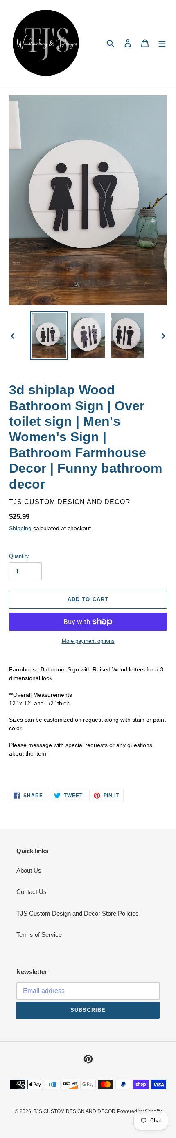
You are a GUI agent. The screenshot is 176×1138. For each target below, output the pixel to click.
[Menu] (162, 43)
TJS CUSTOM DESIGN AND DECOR (74, 1111)
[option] (49, 335)
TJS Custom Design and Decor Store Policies (77, 913)
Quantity (19, 556)
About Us (28, 870)
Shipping (20, 528)
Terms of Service (39, 934)
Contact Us (31, 891)
